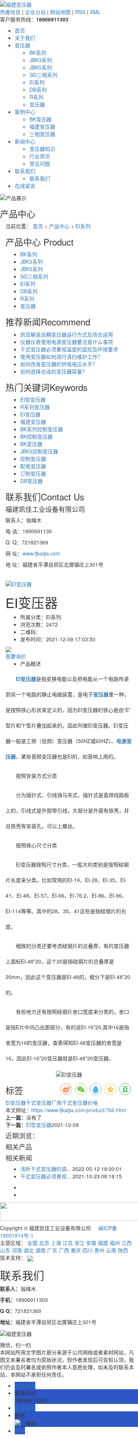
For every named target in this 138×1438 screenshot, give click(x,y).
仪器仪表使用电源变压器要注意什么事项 (66, 341)
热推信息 (10, 12)
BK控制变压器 (36, 436)
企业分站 (35, 12)
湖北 (29, 1250)
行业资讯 (39, 156)
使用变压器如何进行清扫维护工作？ (61, 356)
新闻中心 (25, 141)
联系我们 (25, 171)
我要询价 (16, 656)
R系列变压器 (35, 407)
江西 (126, 1242)
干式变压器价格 (80, 1102)
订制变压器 (33, 473)
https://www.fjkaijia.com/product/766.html (78, 1110)
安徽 (91, 1242)
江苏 (68, 1242)
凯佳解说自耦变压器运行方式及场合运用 (66, 334)
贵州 (99, 1250)
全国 (32, 1242)
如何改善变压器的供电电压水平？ (59, 364)
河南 (17, 1250)
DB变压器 (31, 481)
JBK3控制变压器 (39, 451)
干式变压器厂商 (44, 1102)
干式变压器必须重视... (45, 1176)
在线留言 (25, 185)
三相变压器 (42, 134)
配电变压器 (33, 466)
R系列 (36, 97)
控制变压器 (33, 458)
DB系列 (38, 89)
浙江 (79, 1242)
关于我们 (25, 37)
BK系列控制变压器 (41, 429)
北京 (44, 1242)
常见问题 (39, 163)
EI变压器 (30, 414)
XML (95, 12)
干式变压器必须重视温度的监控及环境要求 (69, 349)
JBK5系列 (40, 67)
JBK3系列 (40, 60)
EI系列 (37, 82)
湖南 (40, 1250)
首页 (20, 30)
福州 (115, 1242)
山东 (5, 1250)
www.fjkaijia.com (41, 553)
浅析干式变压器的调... (45, 1168)
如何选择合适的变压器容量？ (53, 371)
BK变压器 (40, 119)
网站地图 (60, 12)
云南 (111, 1250)
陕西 (123, 1250)
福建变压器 (42, 126)
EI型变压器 (33, 399)
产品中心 (59, 226)
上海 (56, 1242)
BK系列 (37, 52)
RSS (80, 12)
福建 (103, 1242)
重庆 (76, 1250)
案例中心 (25, 111)
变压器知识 (42, 148)
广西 (64, 1250)
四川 (87, 1250)
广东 (52, 1250)
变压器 (22, 45)
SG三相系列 (43, 74)
